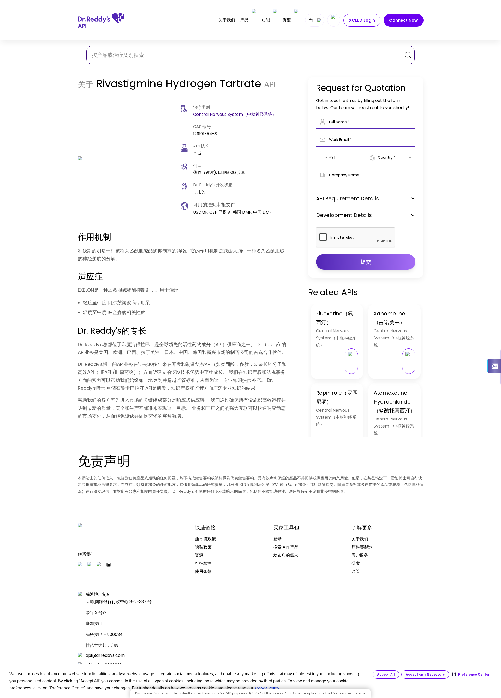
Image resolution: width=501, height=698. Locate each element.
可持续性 (203, 563)
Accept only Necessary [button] (425, 674)
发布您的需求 (285, 555)
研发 (355, 563)
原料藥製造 (361, 547)
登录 (277, 539)
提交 (366, 262)
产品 (244, 20)
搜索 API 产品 (286, 547)
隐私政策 (203, 547)
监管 (355, 571)
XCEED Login (362, 20)
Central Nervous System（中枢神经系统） (234, 114)
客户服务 (359, 555)
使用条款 (203, 571)
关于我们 (226, 20)
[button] (471, 674)
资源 (287, 20)
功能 (265, 20)
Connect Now (403, 20)
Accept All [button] (386, 674)
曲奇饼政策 (205, 539)
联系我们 (86, 554)
